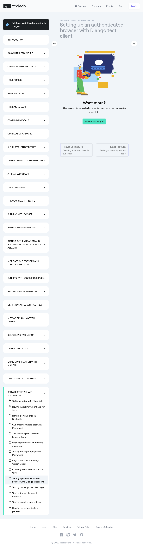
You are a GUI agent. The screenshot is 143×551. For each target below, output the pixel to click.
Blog (121, 6)
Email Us (67, 527)
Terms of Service (104, 527)
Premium (96, 6)
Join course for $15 (94, 121)
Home (33, 527)
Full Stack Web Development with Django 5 (28, 25)
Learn (44, 527)
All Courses (80, 6)
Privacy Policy (83, 527)
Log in (134, 6)
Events (109, 6)
